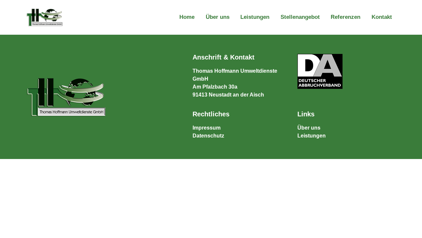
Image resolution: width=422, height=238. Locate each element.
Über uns (217, 17)
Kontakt (382, 17)
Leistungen (254, 17)
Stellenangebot (300, 17)
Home (187, 17)
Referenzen (345, 17)
